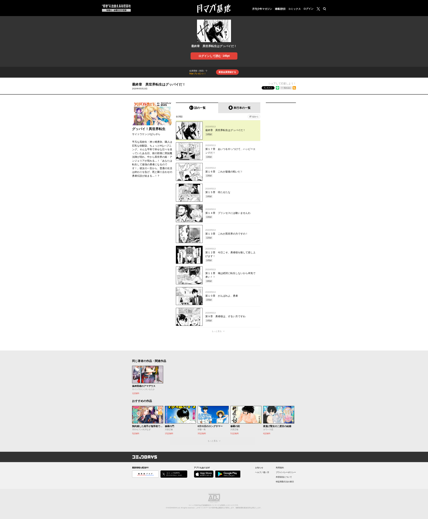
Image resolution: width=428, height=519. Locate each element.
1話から (255, 117)
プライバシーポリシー (286, 472)
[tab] (197, 108)
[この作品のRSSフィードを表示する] (294, 88)
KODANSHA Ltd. (174, 508)
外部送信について (284, 477)
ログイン (308, 8)
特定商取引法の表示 (285, 482)
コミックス (294, 8)
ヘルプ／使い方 (262, 472)
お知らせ (259, 467)
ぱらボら (155, 134)
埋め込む (287, 88)
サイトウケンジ (141, 134)
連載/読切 (280, 8)
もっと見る (217, 331)
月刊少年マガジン (262, 8)
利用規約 (280, 467)
